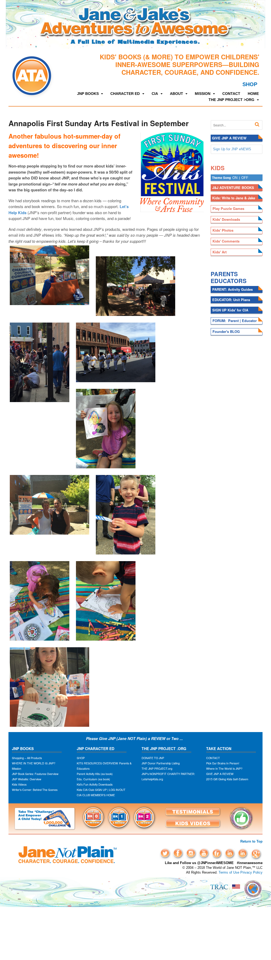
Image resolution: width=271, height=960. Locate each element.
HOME (253, 93)
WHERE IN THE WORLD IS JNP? (33, 763)
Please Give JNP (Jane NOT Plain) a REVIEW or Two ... (135, 738)
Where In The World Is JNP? (224, 768)
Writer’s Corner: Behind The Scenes (34, 790)
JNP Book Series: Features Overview (35, 774)
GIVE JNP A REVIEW (219, 774)
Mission (16, 768)
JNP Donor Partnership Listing (161, 763)
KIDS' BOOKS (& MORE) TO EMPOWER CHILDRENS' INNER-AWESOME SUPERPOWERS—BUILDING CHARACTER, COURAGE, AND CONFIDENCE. (179, 64)
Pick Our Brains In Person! (222, 763)
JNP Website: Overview (26, 779)
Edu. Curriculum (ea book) (93, 779)
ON (234, 178)
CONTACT (231, 93)
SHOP (249, 84)
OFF (244, 178)
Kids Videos (19, 784)
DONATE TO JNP (153, 758)
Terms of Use (229, 872)
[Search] (257, 124)
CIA (155, 93)
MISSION (202, 93)
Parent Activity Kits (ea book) (95, 774)
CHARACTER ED (125, 93)
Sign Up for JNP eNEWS (232, 149)
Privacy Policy (251, 872)
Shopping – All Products (27, 758)
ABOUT (176, 93)
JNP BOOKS (88, 93)
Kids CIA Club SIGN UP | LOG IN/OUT (101, 790)
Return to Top (251, 841)
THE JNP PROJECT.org (157, 768)
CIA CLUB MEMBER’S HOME (96, 795)
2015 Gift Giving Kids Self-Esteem (227, 779)
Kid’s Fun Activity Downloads (94, 784)
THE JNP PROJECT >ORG (231, 100)
